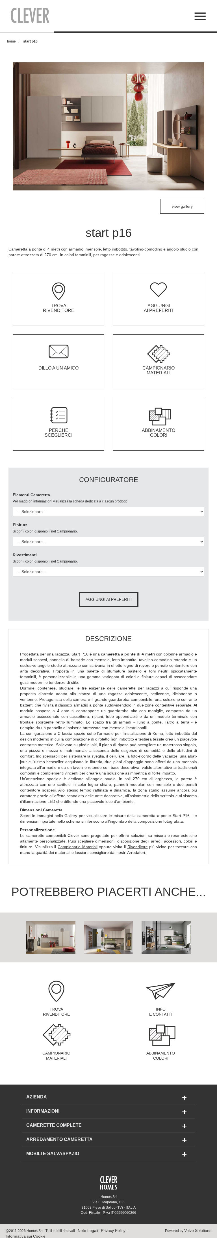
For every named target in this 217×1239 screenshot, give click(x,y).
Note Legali (88, 1230)
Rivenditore (137, 847)
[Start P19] (108, 937)
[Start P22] (166, 937)
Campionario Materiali (77, 847)
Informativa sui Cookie (25, 1236)
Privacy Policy (113, 1230)
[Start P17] (50, 937)
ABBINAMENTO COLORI (160, 1055)
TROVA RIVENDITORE (56, 1012)
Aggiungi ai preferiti (109, 599)
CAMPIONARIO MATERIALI (56, 1055)
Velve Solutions (197, 1230)
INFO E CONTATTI (160, 1012)
